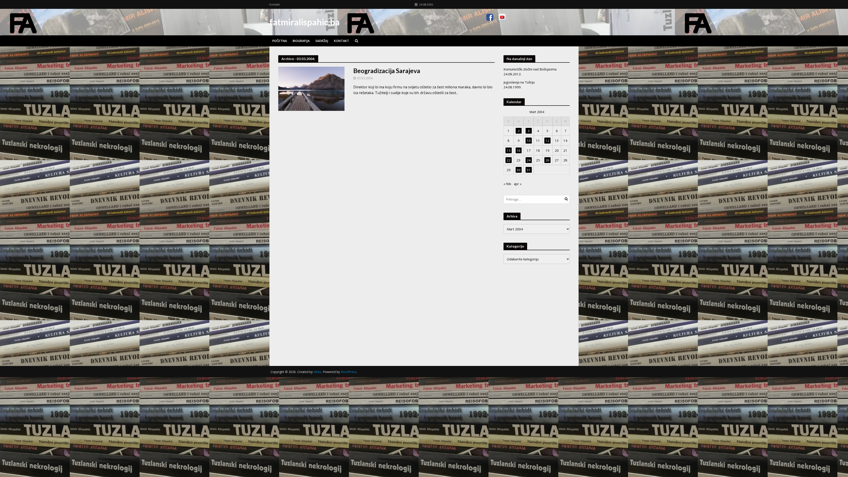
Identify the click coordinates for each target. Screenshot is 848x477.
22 (509, 160)
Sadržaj (321, 41)
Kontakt (274, 4)
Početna (279, 41)
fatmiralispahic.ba (304, 22)
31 (529, 170)
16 (519, 150)
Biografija (301, 41)
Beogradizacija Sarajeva (386, 70)
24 (529, 160)
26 (547, 160)
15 (509, 150)
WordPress (348, 372)
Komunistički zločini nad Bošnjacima (530, 69)
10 (529, 140)
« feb (507, 184)
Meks (317, 372)
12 (547, 140)
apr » (518, 184)
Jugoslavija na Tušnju (519, 82)
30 (519, 170)
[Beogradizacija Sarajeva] (311, 88)
